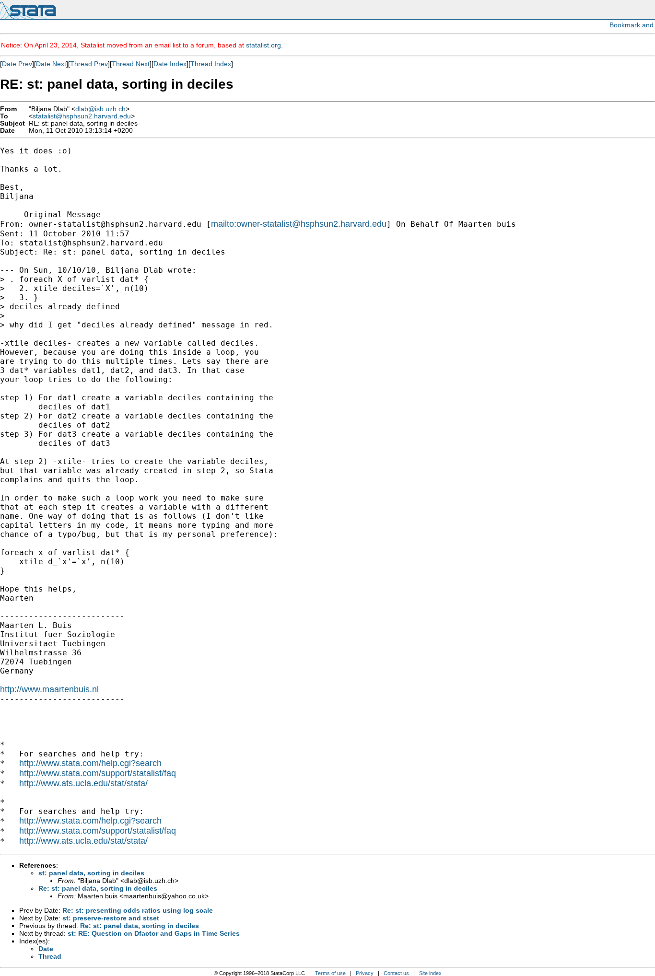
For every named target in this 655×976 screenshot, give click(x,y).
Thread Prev (89, 64)
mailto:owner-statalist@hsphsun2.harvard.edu (298, 224)
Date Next (51, 64)
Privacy (365, 973)
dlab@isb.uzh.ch (100, 109)
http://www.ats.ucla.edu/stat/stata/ (83, 783)
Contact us (396, 973)
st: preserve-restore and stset (110, 918)
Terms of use (330, 973)
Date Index (170, 64)
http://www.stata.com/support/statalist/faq (97, 773)
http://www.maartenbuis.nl (49, 689)
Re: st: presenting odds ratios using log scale (137, 910)
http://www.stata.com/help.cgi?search (90, 763)
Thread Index (210, 64)
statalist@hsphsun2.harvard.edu (82, 116)
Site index (430, 973)
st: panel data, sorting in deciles (91, 873)
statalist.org (263, 45)
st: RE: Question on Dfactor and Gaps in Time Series (154, 933)
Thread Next (131, 64)
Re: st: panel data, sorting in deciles (97, 888)
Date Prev (17, 64)
